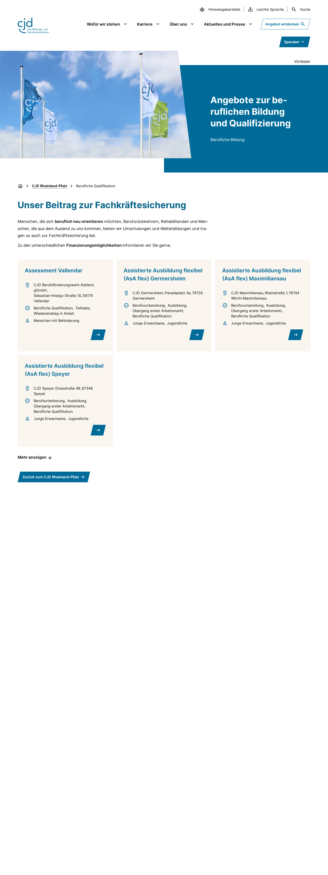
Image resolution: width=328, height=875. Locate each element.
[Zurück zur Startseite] (20, 186)
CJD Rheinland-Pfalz (49, 186)
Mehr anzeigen (32, 457)
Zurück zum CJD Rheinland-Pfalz (51, 477)
